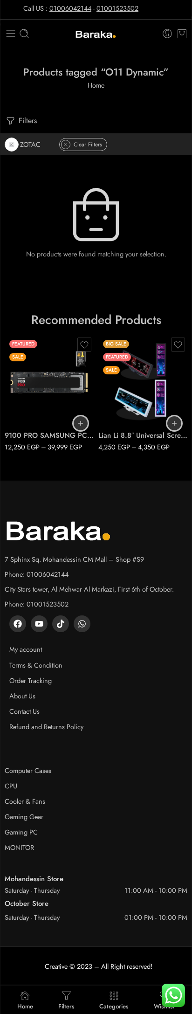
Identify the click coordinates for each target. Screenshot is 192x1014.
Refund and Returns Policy (46, 726)
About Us (22, 696)
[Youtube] (39, 623)
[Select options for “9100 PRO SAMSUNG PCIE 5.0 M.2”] (80, 423)
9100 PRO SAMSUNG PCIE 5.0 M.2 (49, 435)
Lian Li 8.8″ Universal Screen (142, 435)
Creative (56, 966)
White (124, 411)
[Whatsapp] (82, 623)
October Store (26, 903)
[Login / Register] (167, 33)
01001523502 (117, 8)
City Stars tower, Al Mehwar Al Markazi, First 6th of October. (89, 589)
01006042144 (70, 8)
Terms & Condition (35, 665)
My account (25, 649)
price (12, 370)
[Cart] (182, 33)
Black (123, 397)
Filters (26, 120)
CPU (11, 786)
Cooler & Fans (25, 801)
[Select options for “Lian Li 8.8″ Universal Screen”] (174, 423)
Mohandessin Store (34, 879)
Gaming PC (21, 832)
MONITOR (19, 847)
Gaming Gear (24, 816)
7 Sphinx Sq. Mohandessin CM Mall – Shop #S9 (74, 559)
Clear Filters (88, 144)
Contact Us (24, 711)
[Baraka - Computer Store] (96, 34)
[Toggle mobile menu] (11, 33)
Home (96, 85)
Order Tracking (30, 680)
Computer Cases (28, 770)
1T (30, 383)
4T (30, 411)
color (105, 384)
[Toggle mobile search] (24, 33)
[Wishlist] (84, 345)
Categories (114, 1005)
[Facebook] (17, 623)
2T (30, 397)
